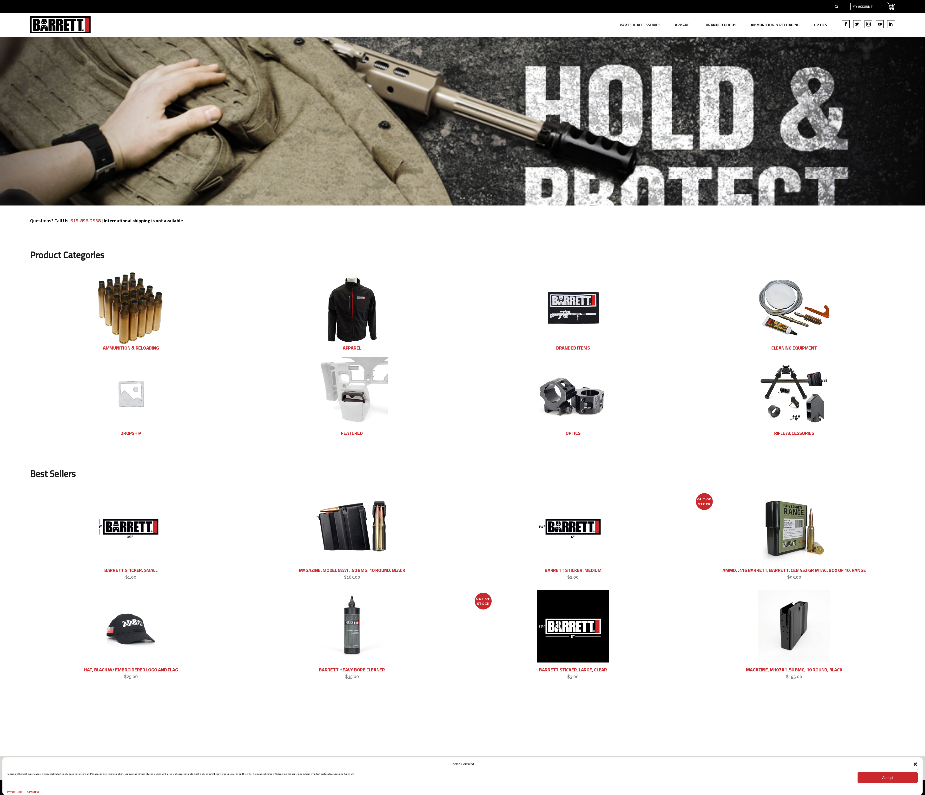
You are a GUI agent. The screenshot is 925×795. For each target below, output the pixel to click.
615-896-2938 (85, 220)
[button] (915, 764)
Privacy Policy (14, 792)
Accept (887, 777)
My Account (862, 6)
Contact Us (33, 792)
